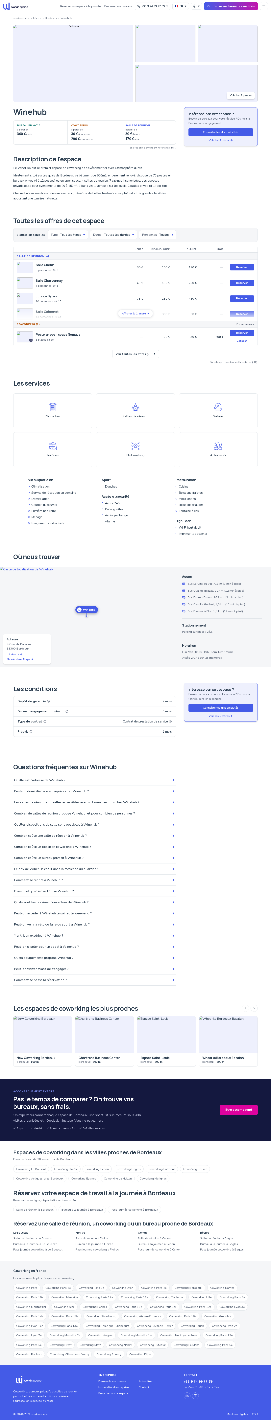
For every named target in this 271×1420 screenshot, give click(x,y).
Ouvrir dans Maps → (20, 659)
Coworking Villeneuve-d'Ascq (69, 1354)
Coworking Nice (64, 1307)
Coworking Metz (90, 1345)
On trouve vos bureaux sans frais (231, 6)
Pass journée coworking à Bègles (222, 1249)
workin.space (21, 18)
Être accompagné (238, 1110)
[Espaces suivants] (254, 1008)
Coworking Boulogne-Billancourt (107, 1326)
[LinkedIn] (187, 1395)
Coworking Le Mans (186, 1345)
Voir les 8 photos (241, 95)
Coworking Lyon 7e (29, 1335)
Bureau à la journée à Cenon (156, 1244)
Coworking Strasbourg (101, 1316)
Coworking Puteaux (153, 1345)
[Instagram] (195, 1395)
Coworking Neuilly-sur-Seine (179, 1335)
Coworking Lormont (162, 1169)
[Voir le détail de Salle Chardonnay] (25, 282)
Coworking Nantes (222, 1288)
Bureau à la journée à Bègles (219, 1244)
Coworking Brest (61, 1345)
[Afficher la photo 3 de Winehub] (228, 43)
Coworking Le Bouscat (31, 1169)
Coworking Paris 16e (128, 1307)
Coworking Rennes (95, 1307)
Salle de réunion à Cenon (154, 1238)
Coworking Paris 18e (182, 1316)
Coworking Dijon (140, 1354)
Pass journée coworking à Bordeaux (134, 1210)
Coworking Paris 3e (232, 1297)
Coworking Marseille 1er (136, 1335)
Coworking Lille (201, 1297)
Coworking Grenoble (217, 1316)
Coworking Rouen (192, 1326)
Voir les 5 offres (221, 140)
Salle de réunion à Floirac (92, 1238)
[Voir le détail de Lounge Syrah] (25, 298)
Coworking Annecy (109, 1354)
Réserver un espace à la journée (80, 6)
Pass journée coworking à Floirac (97, 1249)
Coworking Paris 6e (220, 1345)
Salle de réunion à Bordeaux (35, 1210)
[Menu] (264, 6)
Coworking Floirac (66, 1169)
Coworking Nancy (120, 1345)
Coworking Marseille (64, 1297)
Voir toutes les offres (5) (136, 354)
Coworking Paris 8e (58, 1288)
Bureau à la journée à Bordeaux (82, 1210)
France (37, 18)
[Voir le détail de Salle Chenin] (25, 267)
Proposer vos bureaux (118, 6)
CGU (255, 1414)
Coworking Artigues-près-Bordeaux (39, 1178)
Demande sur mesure (112, 1381)
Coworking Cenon (97, 1169)
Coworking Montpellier (31, 1307)
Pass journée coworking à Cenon (159, 1249)
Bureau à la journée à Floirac (94, 1244)
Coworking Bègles (129, 1169)
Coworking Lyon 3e (232, 1307)
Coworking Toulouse (170, 1297)
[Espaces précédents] (245, 1008)
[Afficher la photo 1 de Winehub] (73, 63)
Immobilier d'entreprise (113, 1387)
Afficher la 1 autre (135, 313)
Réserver (242, 267)
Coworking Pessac (195, 1169)
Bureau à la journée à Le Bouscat (35, 1244)
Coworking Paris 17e (99, 1297)
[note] (48, 701)
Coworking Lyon (122, 1288)
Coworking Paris (26, 1288)
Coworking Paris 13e (64, 1326)
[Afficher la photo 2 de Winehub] (165, 43)
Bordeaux (51, 18)
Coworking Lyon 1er (29, 1326)
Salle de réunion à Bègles (217, 1238)
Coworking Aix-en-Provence (142, 1316)
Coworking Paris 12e (197, 1307)
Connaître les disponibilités (220, 132)
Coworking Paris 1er (163, 1307)
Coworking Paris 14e (29, 1316)
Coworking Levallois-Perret (155, 1326)
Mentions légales (237, 1414)
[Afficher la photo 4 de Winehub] (197, 83)
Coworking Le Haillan (118, 1178)
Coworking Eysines (83, 1178)
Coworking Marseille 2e (65, 1335)
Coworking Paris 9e (91, 1288)
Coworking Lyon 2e (224, 1326)
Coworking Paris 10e (29, 1297)
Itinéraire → (15, 654)
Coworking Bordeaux (188, 1288)
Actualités (145, 1381)
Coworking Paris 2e (154, 1288)
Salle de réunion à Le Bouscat (33, 1238)
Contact (242, 341)
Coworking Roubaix (29, 1354)
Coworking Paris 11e (134, 1297)
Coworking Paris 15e (65, 1316)
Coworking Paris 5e (29, 1345)
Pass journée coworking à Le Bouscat (37, 1249)
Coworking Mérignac (153, 1178)
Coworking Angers (100, 1335)
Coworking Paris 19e (219, 1335)
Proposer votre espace (113, 1393)
